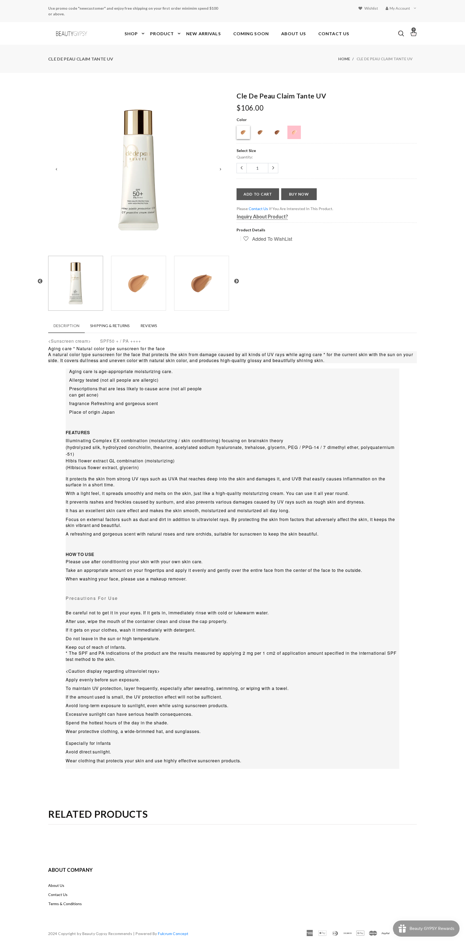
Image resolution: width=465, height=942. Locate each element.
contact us (258, 208)
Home (344, 58)
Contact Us (58, 894)
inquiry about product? (262, 216)
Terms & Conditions (65, 903)
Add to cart (258, 194)
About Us (56, 885)
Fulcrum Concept (173, 933)
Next (220, 169)
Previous (56, 169)
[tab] (66, 325)
